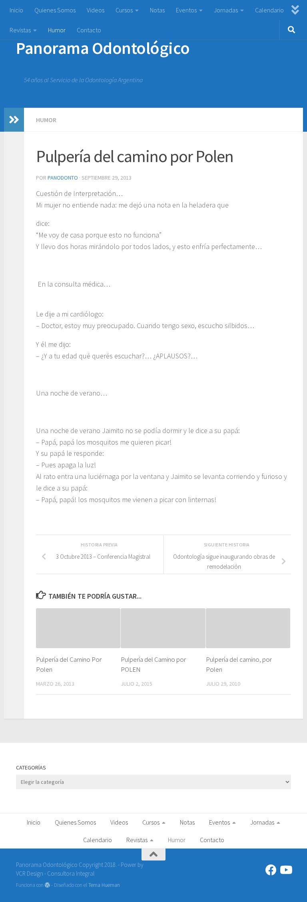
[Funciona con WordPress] (47, 885)
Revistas (20, 30)
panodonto (63, 177)
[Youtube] (285, 870)
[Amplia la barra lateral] (14, 120)
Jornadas (226, 10)
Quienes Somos (55, 10)
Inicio (16, 10)
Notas (157, 10)
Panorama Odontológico (103, 48)
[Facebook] (271, 870)
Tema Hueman (104, 885)
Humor (57, 30)
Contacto (89, 30)
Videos (95, 10)
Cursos (124, 10)
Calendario (269, 10)
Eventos (186, 10)
